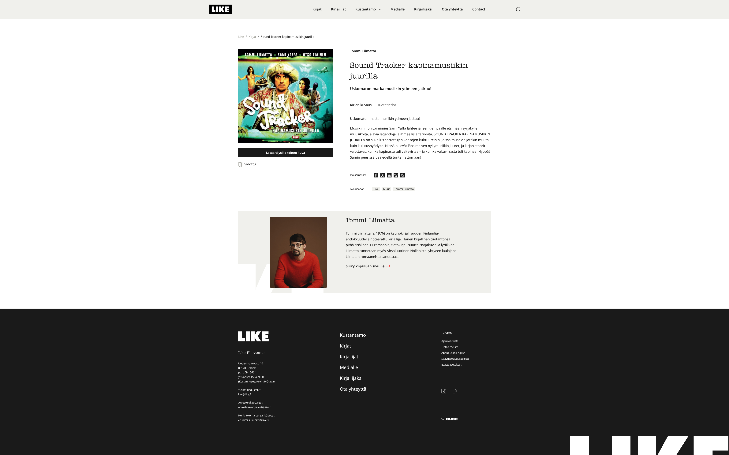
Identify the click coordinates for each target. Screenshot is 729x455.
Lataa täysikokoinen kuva (285, 153)
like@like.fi (245, 394)
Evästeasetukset (451, 365)
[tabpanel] (420, 138)
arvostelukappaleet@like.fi (254, 407)
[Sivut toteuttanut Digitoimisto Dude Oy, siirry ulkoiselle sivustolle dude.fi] (449, 419)
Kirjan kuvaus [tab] (361, 105)
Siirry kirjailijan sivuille (365, 266)
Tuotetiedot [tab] (386, 105)
